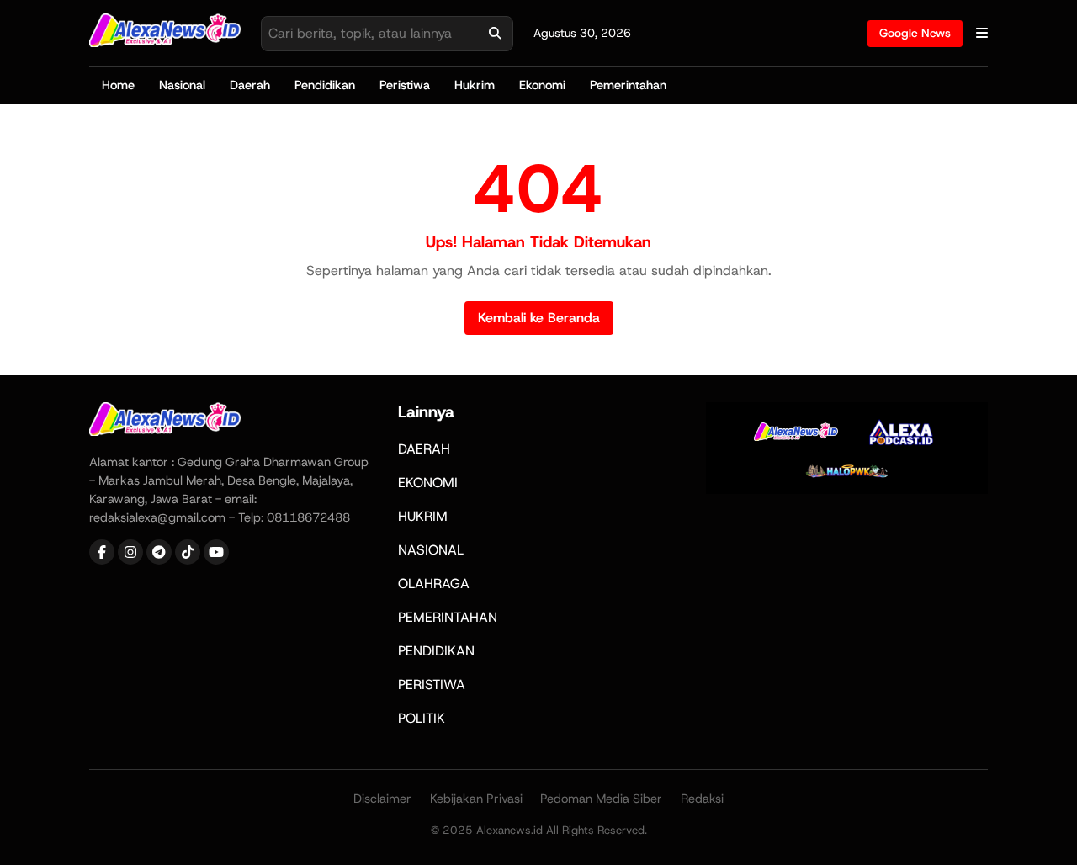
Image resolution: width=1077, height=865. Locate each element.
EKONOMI (428, 482)
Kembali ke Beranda (539, 317)
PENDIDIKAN (436, 651)
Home (118, 85)
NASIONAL (431, 550)
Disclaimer (382, 798)
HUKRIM (423, 516)
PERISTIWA (431, 684)
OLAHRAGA (434, 583)
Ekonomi (542, 85)
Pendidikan (324, 85)
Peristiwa (404, 85)
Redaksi (702, 798)
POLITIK (421, 718)
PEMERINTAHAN (447, 617)
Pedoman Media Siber (601, 798)
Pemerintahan (628, 85)
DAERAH (424, 449)
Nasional (182, 85)
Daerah (250, 85)
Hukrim (474, 85)
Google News (915, 32)
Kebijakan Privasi (476, 798)
